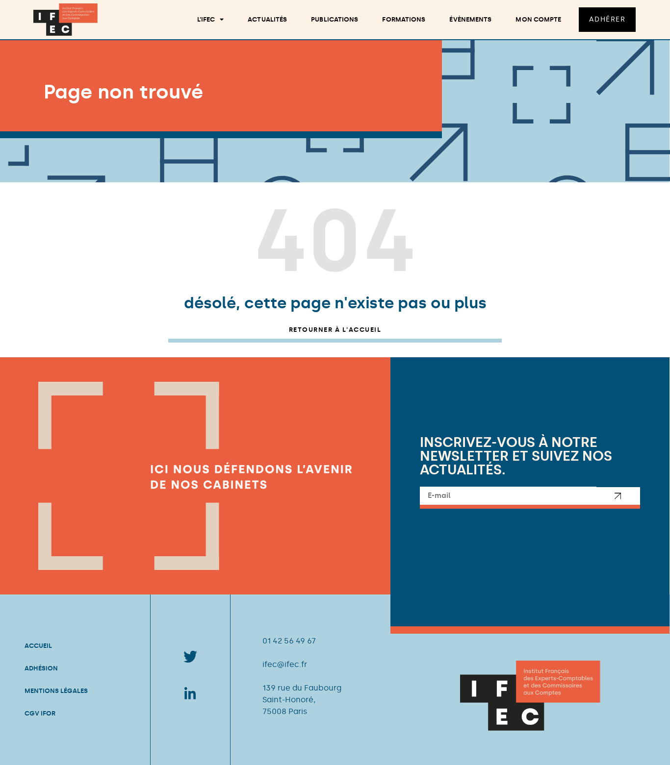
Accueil (38, 645)
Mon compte (538, 19)
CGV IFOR (40, 713)
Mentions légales (56, 690)
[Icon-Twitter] (190, 656)
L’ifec (206, 19)
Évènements (470, 19)
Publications (334, 19)
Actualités (267, 19)
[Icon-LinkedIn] (190, 693)
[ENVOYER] (618, 498)
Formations (403, 19)
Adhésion (41, 668)
